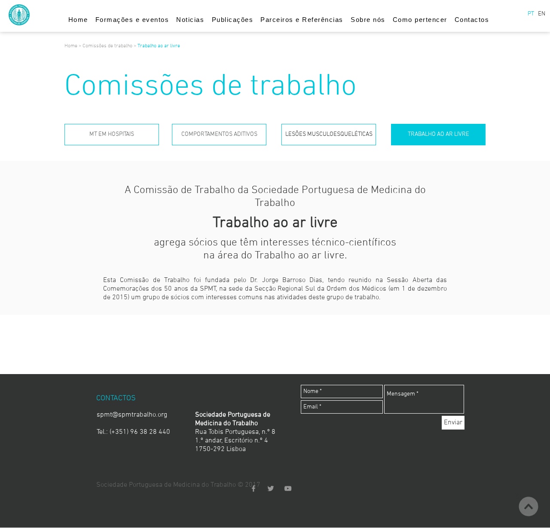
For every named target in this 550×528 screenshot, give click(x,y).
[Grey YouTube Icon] (288, 488)
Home (71, 46)
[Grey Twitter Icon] (270, 488)
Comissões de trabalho (107, 46)
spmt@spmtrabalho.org (132, 415)
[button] (530, 14)
